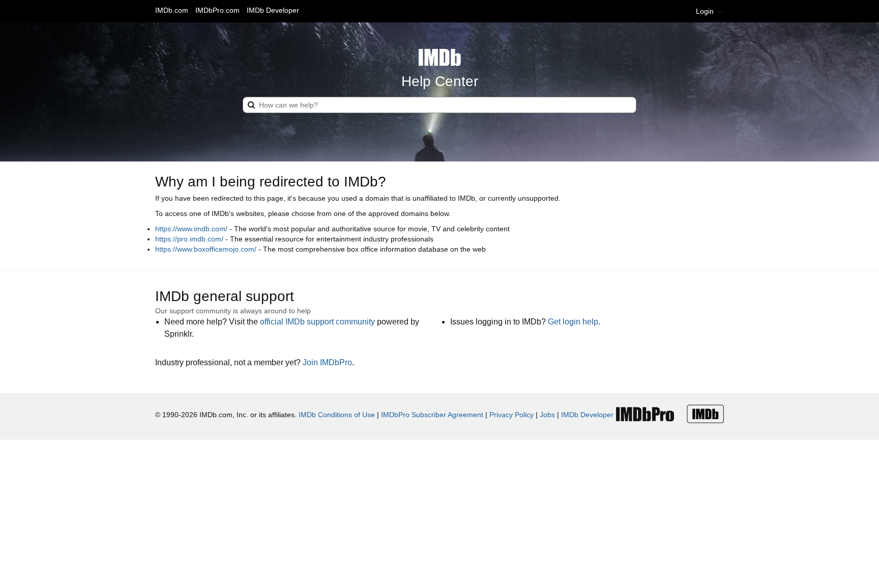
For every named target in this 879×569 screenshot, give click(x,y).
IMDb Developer (273, 10)
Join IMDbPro (327, 362)
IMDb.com (171, 10)
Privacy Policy (511, 415)
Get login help (573, 321)
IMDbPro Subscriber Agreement (432, 415)
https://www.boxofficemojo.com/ (205, 249)
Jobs (547, 415)
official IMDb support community (317, 321)
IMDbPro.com (217, 10)
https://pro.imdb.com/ (189, 239)
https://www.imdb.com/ (191, 229)
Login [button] (706, 11)
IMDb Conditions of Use (337, 415)
